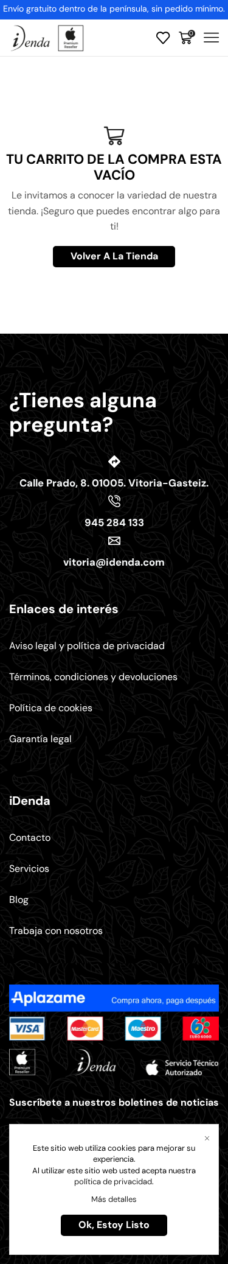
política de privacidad (113, 1181)
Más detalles (114, 1199)
